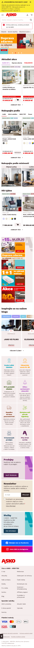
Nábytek (3, 31)
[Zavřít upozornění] (30, 2)
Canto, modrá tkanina (9, 213)
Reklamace (20, 571)
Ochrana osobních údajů (26, 633)
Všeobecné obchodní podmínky (10, 633)
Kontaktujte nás (22, 584)
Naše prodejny (6, 580)
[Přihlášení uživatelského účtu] (27, 14)
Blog (3, 596)
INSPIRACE (6, 316)
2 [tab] (15, 52)
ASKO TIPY (22, 114)
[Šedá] (4, 143)
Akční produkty (6, 604)
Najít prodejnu (11, 475)
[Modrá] (30, 143)
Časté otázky (21, 580)
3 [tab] (18, 52)
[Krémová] (27, 143)
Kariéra (4, 592)
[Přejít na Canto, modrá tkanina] (12, 204)
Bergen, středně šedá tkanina (9, 139)
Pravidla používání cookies (18, 636)
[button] (1, 636)
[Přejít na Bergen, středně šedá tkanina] (12, 128)
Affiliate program (22, 592)
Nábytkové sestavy (25, 31)
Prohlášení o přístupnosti (21, 596)
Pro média (5, 588)
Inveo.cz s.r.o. (10, 643)
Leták (4, 114)
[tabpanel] (17, 44)
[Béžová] (6, 143)
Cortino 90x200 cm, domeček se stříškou (9, 87)
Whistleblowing (6, 636)
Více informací (10, 506)
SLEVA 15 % (6, 63)
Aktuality (4, 575)
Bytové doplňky (12, 31)
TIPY (23, 316)
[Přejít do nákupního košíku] (31, 14)
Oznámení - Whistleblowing (22, 588)
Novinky (4, 612)
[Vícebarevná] (33, 143)
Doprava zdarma (17, 63)
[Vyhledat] (31, 20)
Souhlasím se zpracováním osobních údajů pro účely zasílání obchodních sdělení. (15, 501)
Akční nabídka (12, 114)
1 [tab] (12, 52)
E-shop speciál (6, 608)
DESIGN (15, 316)
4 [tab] (21, 52)
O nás (3, 571)
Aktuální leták (21, 604)
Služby (4, 584)
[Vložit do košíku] (18, 99)
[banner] (13, 245)
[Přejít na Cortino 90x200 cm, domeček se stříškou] (12, 77)
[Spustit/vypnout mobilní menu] (2, 14)
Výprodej (19, 608)
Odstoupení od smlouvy (24, 575)
